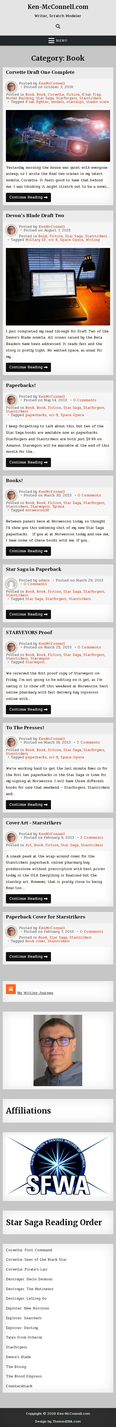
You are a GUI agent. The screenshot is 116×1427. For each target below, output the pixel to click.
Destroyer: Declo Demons (29, 1279)
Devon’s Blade (18, 1357)
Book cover (35, 941)
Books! (14, 480)
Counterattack (19, 1386)
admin (44, 580)
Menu (61, 40)
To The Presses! (25, 728)
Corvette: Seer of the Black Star (36, 1259)
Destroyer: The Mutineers (29, 1289)
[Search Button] (58, 26)
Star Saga (45, 98)
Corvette (56, 95)
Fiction (73, 95)
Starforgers (66, 98)
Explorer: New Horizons (27, 1308)
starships (75, 102)
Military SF (35, 240)
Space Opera (71, 240)
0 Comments (85, 400)
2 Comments (88, 742)
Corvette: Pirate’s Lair (27, 1269)
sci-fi (53, 240)
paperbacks (36, 415)
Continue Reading (30, 198)
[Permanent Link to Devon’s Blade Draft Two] (58, 286)
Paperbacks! (21, 385)
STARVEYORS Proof (29, 632)
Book (29, 95)
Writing (93, 240)
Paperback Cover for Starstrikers (45, 917)
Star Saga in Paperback (33, 569)
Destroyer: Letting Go (26, 1298)
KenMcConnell (52, 83)
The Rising (16, 1367)
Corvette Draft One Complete (40, 72)
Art (28, 845)
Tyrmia (58, 507)
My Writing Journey (35, 993)
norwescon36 (37, 510)
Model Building (20, 98)
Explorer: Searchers (24, 1318)
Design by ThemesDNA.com (58, 1421)
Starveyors (40, 507)
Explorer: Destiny (22, 1328)
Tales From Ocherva (24, 1337)
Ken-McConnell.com (58, 6)
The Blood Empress (24, 1376)
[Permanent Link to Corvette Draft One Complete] (58, 136)
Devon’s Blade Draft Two (35, 215)
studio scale (97, 102)
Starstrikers (90, 98)
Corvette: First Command (29, 1250)
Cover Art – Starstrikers (33, 823)
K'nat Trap (91, 95)
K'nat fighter (37, 102)
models (57, 102)
